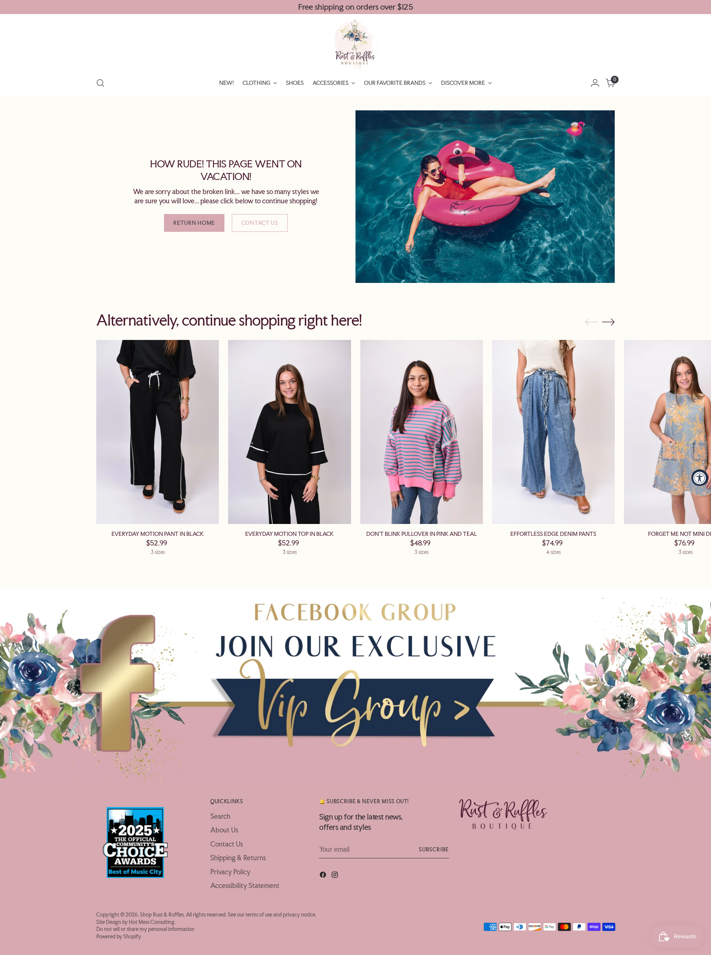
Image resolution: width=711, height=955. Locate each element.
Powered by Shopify (118, 936)
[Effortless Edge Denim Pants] (553, 432)
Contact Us (226, 844)
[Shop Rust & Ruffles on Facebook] (323, 876)
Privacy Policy (230, 872)
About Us (224, 830)
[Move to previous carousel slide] (591, 322)
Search (220, 816)
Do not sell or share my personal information (145, 929)
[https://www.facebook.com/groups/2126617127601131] (355, 685)
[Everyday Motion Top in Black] (289, 432)
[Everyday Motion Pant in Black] (157, 432)
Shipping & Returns (238, 858)
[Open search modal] (100, 83)
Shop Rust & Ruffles (162, 914)
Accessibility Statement (245, 885)
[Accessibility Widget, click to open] (699, 477)
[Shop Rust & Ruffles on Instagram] (335, 876)
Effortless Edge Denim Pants (553, 533)
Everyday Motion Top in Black (289, 533)
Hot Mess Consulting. (152, 922)
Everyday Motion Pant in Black (157, 533)
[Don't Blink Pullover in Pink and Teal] (421, 432)
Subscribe (434, 849)
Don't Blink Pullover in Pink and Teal (421, 533)
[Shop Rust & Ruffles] (355, 44)
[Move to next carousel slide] (608, 321)
